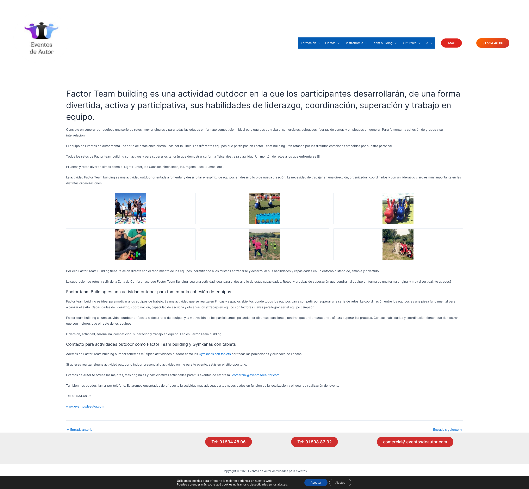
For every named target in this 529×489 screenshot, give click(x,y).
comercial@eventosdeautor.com (255, 375)
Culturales (409, 43)
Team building (382, 43)
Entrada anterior (80, 429)
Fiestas (330, 43)
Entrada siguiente (447, 429)
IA (426, 43)
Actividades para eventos (45, 66)
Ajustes (340, 482)
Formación (308, 43)
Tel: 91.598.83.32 (314, 441)
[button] (318, 43)
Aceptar (316, 482)
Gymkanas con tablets (215, 354)
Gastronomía (353, 43)
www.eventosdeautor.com (85, 406)
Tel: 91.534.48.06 (228, 441)
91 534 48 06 (493, 43)
